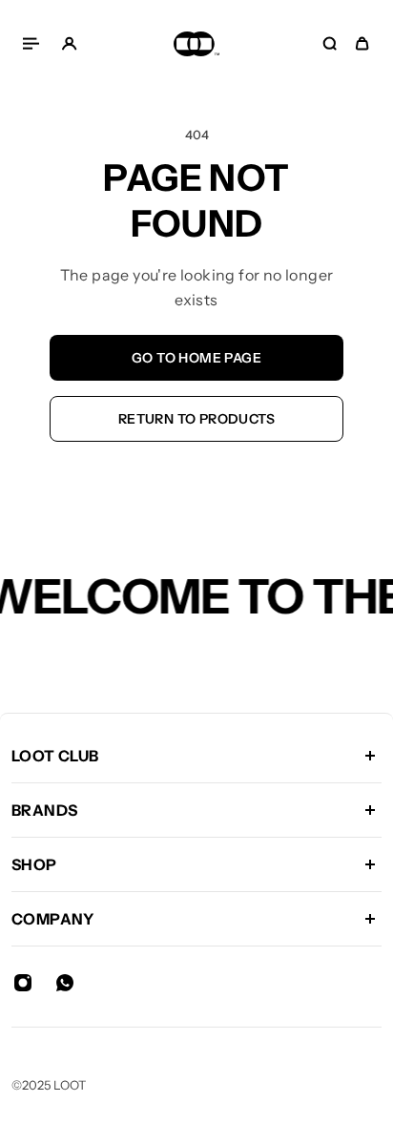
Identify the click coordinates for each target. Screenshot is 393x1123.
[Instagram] (23, 983)
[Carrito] (362, 43)
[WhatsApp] (65, 983)
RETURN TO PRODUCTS (196, 418)
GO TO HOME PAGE (196, 357)
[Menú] (34, 43)
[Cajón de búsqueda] (329, 43)
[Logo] (196, 43)
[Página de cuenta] (69, 43)
